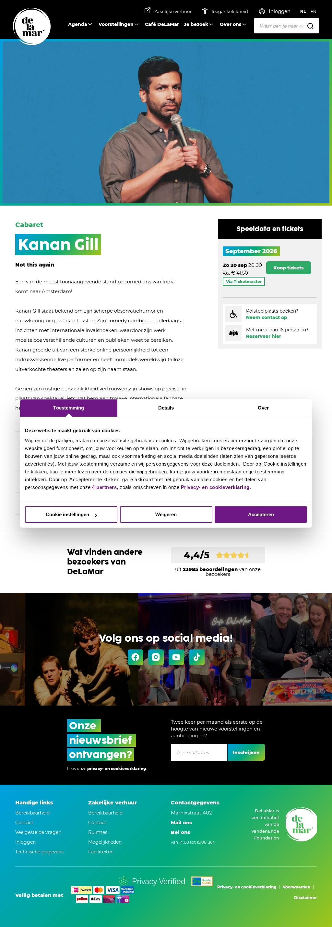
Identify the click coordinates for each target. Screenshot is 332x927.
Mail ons (181, 822)
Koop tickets (288, 268)
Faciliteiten (100, 852)
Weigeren (166, 514)
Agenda (77, 24)
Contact (24, 823)
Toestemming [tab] (68, 407)
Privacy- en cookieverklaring (215, 487)
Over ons (231, 24)
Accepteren (261, 514)
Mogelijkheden (105, 842)
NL (303, 11)
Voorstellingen (116, 24)
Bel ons (180, 832)
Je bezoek (196, 24)
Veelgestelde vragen (38, 832)
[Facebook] (135, 657)
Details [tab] (166, 407)
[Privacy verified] (152, 881)
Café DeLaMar (162, 24)
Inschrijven (246, 752)
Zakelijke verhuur (173, 11)
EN (313, 11)
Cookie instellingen (67, 514)
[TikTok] (197, 657)
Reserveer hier (263, 336)
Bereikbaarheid (32, 813)
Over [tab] (263, 407)
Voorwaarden (296, 887)
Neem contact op (266, 317)
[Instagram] (156, 657)
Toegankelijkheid (230, 11)
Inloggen (25, 842)
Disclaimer (305, 897)
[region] (270, 267)
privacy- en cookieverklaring (116, 768)
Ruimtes (97, 832)
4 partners (104, 487)
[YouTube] (176, 657)
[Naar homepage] (32, 27)
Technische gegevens (39, 852)
